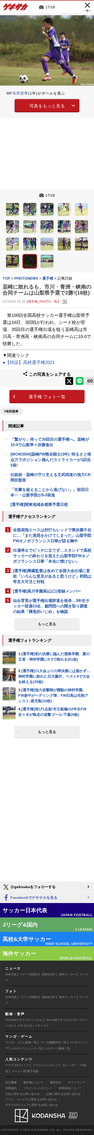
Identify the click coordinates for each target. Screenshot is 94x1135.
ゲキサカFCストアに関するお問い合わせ (31, 1104)
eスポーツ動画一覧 (58, 1048)
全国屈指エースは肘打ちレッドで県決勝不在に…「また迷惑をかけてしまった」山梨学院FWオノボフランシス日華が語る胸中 (52, 535)
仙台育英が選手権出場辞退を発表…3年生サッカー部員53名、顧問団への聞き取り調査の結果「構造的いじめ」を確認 (51, 606)
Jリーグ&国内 (29, 974)
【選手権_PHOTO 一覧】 (43, 301)
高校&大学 (48, 974)
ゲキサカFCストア (17, 1065)
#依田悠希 (11, 411)
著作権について (33, 1082)
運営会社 (55, 1082)
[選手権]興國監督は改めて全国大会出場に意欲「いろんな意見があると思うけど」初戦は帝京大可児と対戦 (52, 576)
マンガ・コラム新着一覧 (21, 1042)
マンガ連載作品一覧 (53, 1042)
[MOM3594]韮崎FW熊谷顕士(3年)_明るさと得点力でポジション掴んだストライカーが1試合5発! (50, 459)
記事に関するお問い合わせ (63, 1093)
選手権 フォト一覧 (47, 397)
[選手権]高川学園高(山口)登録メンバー (47, 591)
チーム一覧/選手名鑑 (25, 1071)
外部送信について (69, 1088)
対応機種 (11, 1082)
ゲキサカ (16, 8)
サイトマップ (76, 1082)
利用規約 (11, 1088)
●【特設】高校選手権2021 (29, 362)
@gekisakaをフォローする (32, 887)
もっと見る (47, 624)
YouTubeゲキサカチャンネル (23, 1019)
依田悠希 (20, 93)
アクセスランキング (46, 1065)
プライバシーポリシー (37, 1088)
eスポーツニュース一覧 (27, 1048)
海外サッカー (67, 974)
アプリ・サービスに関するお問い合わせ (31, 1099)
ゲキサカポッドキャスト (33, 1025)
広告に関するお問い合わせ (22, 1093)
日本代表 (11, 974)
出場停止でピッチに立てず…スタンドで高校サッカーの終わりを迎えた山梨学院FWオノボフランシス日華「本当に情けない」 (52, 555)
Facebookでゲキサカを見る (33, 897)
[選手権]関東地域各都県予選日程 (39, 504)
